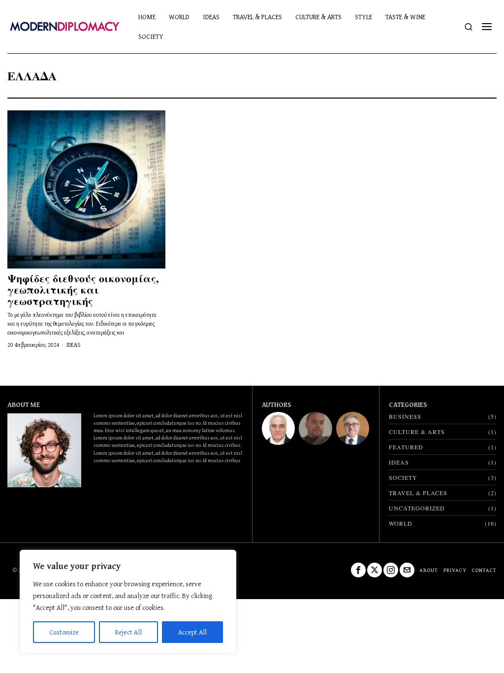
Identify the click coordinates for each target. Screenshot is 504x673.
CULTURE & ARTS (417, 432)
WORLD (400, 523)
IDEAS (73, 345)
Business (405, 416)
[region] (128, 601)
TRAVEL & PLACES (418, 493)
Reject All (128, 632)
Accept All (192, 632)
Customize (64, 632)
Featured (406, 447)
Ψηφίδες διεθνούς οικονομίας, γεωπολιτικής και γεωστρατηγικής (83, 289)
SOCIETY (403, 477)
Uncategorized (417, 508)
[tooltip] (278, 428)
